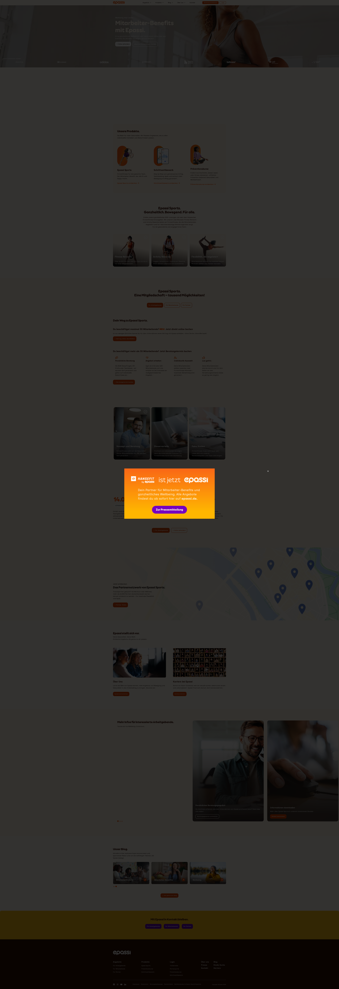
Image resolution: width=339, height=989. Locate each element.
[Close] (268, 471)
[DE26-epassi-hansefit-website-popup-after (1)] (169, 469)
